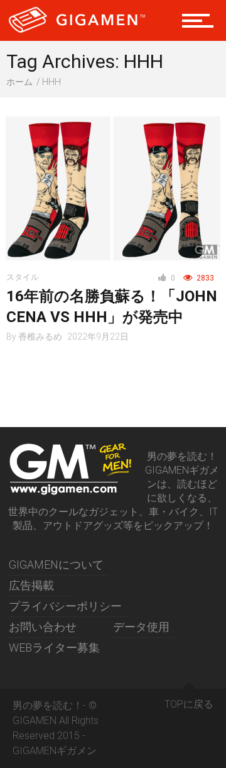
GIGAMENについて (56, 564)
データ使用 (141, 626)
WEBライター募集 (54, 647)
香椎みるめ (40, 336)
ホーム (19, 82)
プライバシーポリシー (65, 606)
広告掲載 (31, 585)
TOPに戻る (188, 704)
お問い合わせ (43, 626)
